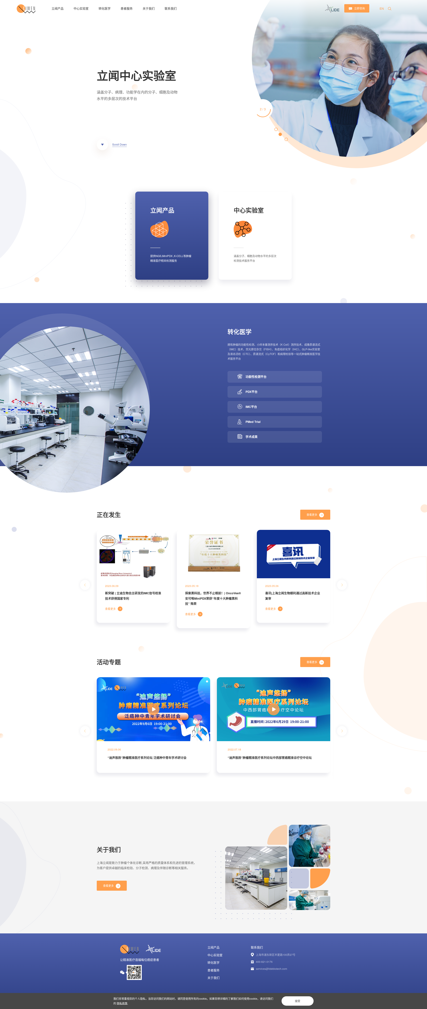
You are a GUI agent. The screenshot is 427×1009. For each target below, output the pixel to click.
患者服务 (127, 8)
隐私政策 (122, 1003)
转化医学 (105, 8)
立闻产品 (58, 8)
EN (382, 8)
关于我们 (149, 8)
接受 (297, 1001)
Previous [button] (85, 585)
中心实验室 (81, 8)
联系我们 (171, 8)
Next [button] (425, 84)
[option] (213, 84)
